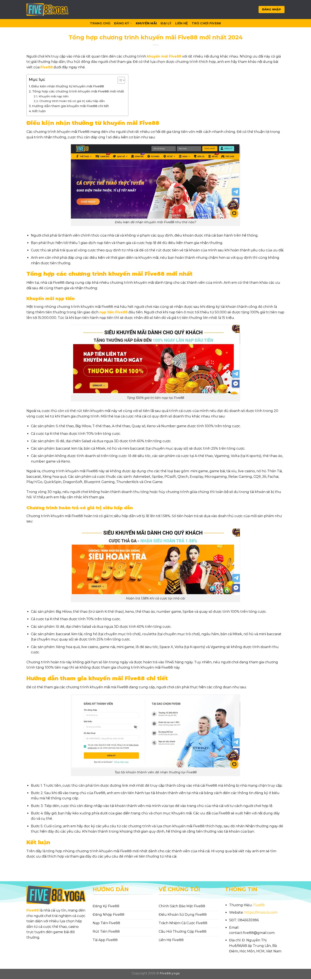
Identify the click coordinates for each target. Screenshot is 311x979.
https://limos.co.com (261, 912)
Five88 (32, 910)
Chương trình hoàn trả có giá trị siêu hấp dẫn (72, 101)
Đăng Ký (121, 23)
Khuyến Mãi (146, 23)
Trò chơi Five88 (206, 23)
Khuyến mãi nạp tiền (54, 96)
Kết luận (39, 111)
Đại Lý (166, 23)
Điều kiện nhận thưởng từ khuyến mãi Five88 (67, 86)
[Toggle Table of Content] (119, 80)
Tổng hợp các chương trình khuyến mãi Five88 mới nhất (78, 91)
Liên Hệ (181, 23)
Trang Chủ (100, 23)
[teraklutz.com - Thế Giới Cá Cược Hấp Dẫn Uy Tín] (47, 9)
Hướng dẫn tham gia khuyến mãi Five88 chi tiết (70, 106)
